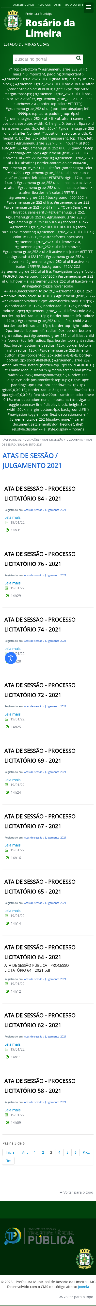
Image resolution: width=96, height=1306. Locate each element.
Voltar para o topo (78, 1192)
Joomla (83, 1286)
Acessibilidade (23, 4)
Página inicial (11, 439)
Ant (25, 1152)
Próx (86, 1152)
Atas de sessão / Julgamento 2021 (45, 510)
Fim (8, 1160)
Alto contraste (49, 4)
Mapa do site (73, 4)
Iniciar (11, 1152)
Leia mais (12, 517)
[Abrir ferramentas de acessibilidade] (11, 658)
